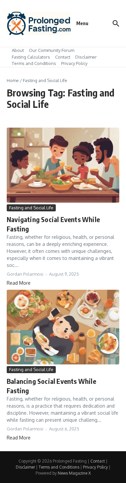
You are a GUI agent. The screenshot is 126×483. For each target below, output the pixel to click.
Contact (62, 57)
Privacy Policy (74, 63)
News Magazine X (74, 473)
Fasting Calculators (31, 57)
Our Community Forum (51, 50)
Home (13, 80)
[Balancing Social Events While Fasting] (63, 327)
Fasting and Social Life (31, 207)
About (18, 50)
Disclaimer (86, 57)
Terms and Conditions (34, 63)
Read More (19, 283)
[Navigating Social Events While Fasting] (63, 165)
